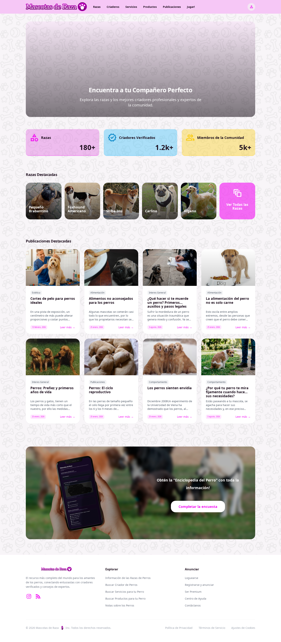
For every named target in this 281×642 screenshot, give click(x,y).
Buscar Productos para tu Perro (125, 598)
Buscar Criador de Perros (121, 585)
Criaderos (113, 7)
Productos (150, 7)
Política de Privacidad (178, 628)
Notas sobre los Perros (119, 605)
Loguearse (191, 578)
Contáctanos (193, 605)
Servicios (131, 7)
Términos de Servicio (212, 628)
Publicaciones (172, 7)
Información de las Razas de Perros (128, 578)
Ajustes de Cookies (243, 628)
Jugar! (191, 7)
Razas (97, 7)
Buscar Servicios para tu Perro (124, 591)
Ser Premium (193, 591)
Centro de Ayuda (195, 598)
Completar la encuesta (198, 506)
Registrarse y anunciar (199, 585)
